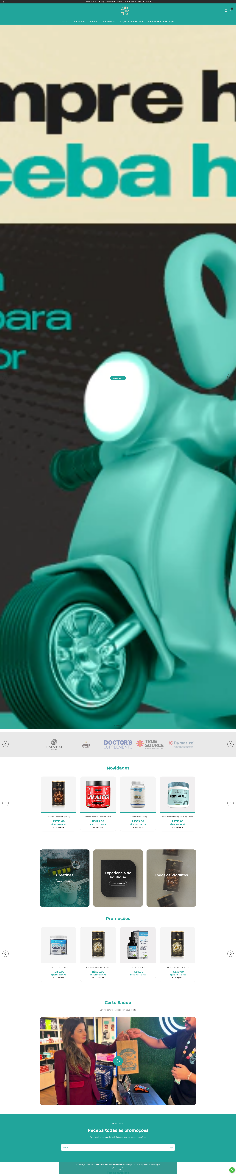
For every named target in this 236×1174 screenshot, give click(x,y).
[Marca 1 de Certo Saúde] (54, 744)
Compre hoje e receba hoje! (160, 21)
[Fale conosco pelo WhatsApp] (232, 1170)
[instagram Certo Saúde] (3, 2)
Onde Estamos (108, 21)
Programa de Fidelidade (131, 21)
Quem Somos (78, 21)
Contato (93, 21)
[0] (231, 11)
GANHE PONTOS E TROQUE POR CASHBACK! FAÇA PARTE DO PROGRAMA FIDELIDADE (118, 2)
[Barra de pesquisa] (226, 11)
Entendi (118, 1170)
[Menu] (4, 11)
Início (64, 21)
